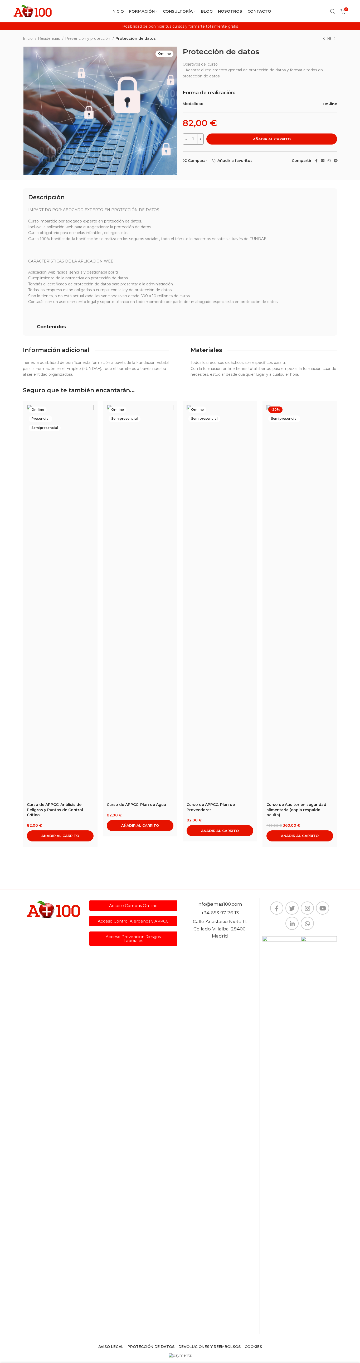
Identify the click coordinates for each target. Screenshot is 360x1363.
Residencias (49, 38)
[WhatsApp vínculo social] (329, 160)
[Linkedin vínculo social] (292, 923)
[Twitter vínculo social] (292, 908)
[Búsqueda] (332, 11)
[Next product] (334, 38)
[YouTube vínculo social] (322, 908)
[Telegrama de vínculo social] (335, 160)
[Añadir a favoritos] (89, 437)
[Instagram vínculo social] (307, 908)
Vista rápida (89, 425)
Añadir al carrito (272, 139)
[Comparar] (89, 413)
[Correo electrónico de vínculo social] (322, 160)
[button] (180, 326)
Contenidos (51, 327)
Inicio (28, 38)
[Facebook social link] (316, 160)
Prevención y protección (88, 38)
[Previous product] (324, 38)
